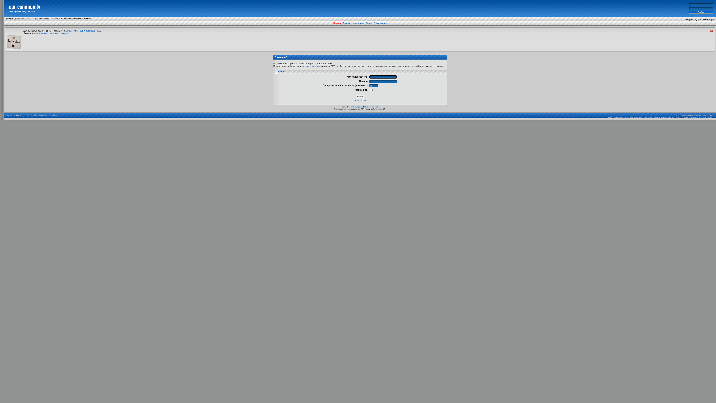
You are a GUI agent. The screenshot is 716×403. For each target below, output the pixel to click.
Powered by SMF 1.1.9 (14, 115)
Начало (337, 23)
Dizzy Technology (371, 107)
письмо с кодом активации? (55, 33)
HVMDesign (355, 107)
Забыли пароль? (359, 100)
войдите (70, 30)
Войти (369, 23)
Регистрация (380, 23)
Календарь (358, 23)
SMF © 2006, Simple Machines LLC (41, 115)
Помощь (347, 23)
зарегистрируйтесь (90, 30)
